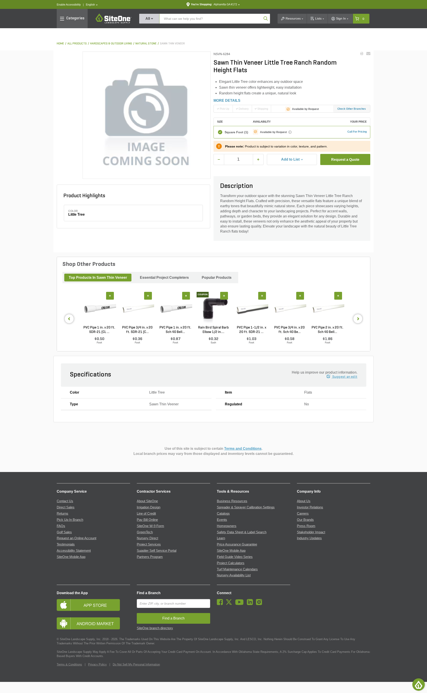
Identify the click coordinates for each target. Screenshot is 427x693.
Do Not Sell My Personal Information (136, 664)
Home (60, 43)
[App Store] (93, 605)
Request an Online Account (76, 538)
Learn (221, 538)
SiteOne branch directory (155, 628)
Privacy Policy (97, 664)
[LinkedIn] (251, 604)
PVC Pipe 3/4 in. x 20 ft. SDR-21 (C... (137, 330)
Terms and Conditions (243, 448)
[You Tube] (240, 604)
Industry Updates (309, 538)
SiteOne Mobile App (71, 557)
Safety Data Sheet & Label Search (241, 532)
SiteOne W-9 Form (150, 526)
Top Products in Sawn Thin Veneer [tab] (98, 277)
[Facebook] (221, 604)
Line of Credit (146, 513)
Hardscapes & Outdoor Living (111, 43)
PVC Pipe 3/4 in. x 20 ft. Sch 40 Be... (289, 330)
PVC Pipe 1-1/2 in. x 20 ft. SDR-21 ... (251, 330)
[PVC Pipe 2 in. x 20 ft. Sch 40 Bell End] (327, 309)
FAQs (61, 526)
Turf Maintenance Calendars (237, 569)
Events (222, 520)
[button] (92, 5)
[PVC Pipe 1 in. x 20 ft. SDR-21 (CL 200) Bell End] (99, 309)
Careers (303, 513)
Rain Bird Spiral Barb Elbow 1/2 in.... (213, 330)
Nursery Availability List (234, 575)
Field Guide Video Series (235, 557)
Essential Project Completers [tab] (164, 277)
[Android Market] (93, 623)
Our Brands (305, 520)
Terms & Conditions (69, 664)
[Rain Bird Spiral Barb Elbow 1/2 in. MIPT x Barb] (213, 309)
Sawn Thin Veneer (172, 43)
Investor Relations (310, 507)
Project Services (149, 544)
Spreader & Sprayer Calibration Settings (246, 507)
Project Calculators (230, 563)
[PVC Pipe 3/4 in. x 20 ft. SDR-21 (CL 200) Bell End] (137, 309)
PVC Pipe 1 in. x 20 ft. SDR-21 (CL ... (99, 330)
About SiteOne (147, 501)
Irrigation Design (148, 507)
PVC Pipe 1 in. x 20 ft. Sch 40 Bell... (175, 330)
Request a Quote (345, 159)
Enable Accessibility (69, 4)
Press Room (306, 526)
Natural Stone (146, 43)
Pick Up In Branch (70, 520)
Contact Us (65, 501)
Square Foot (236, 132)
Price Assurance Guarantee (237, 544)
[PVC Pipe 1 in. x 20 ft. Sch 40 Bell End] (175, 309)
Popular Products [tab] (217, 277)
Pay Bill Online (147, 520)
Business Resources (232, 501)
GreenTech (145, 532)
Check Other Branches (351, 108)
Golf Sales (64, 532)
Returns (62, 513)
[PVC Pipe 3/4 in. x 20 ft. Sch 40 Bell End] (289, 309)
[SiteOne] (113, 22)
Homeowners (226, 526)
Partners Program (150, 557)
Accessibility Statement (74, 550)
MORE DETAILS (227, 100)
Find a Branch (149, 593)
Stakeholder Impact (311, 532)
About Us (303, 501)
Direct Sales (66, 507)
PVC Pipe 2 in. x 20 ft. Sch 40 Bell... (327, 330)
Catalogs (223, 513)
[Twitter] (230, 604)
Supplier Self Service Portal (156, 550)
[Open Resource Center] (418, 684)
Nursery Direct (147, 538)
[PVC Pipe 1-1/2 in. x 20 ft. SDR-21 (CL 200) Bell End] (251, 309)
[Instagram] (260, 604)
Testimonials (66, 544)
